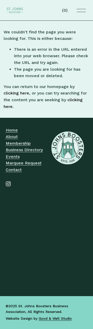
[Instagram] (8, 183)
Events (13, 156)
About (12, 136)
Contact (14, 169)
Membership (18, 143)
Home (12, 130)
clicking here (16, 93)
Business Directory (24, 149)
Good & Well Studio (55, 318)
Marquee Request (24, 162)
